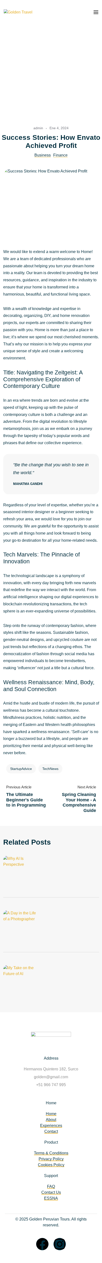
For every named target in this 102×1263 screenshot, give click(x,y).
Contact (51, 1131)
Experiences (51, 1125)
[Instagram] (59, 1244)
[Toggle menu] (96, 12)
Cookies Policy (51, 1165)
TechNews (50, 769)
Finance (60, 155)
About (51, 1120)
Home (51, 1114)
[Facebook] (42, 1244)
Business (42, 155)
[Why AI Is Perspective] (25, 873)
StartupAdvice (21, 769)
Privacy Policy (51, 1159)
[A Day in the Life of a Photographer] (25, 927)
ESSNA (51, 1198)
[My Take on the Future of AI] (25, 982)
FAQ (51, 1186)
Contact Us (51, 1192)
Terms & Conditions (51, 1153)
